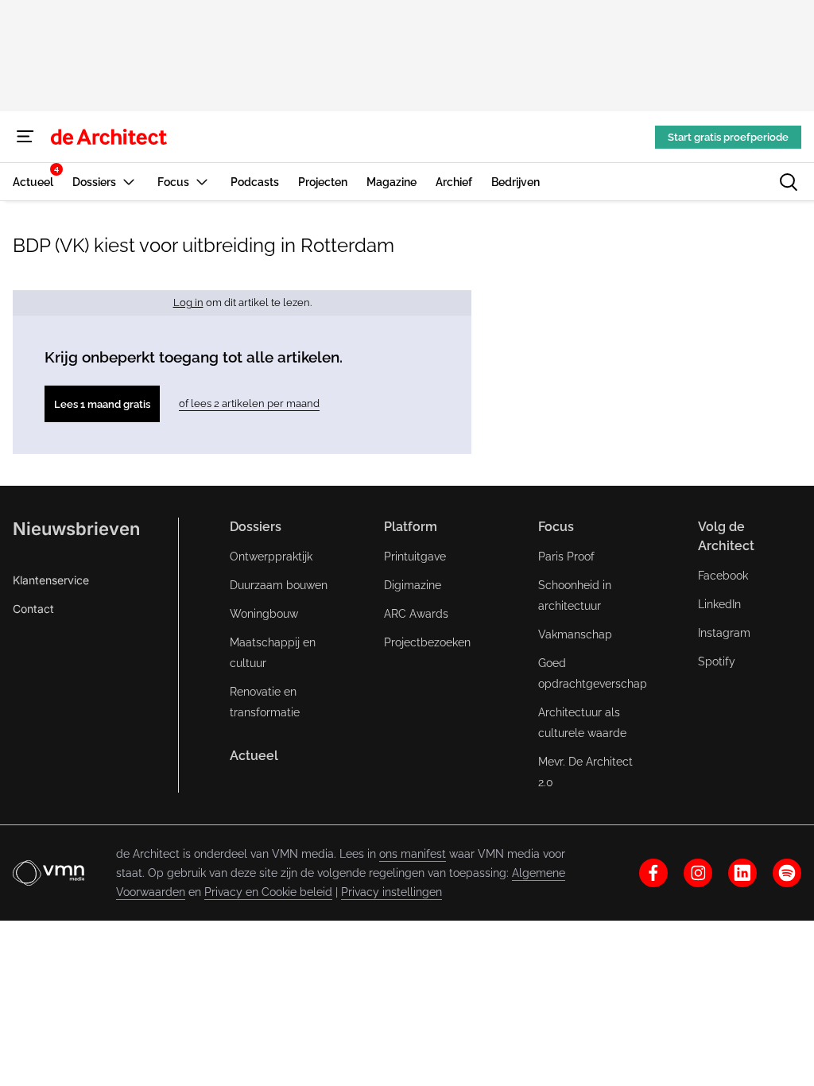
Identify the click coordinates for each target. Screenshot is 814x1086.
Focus (556, 526)
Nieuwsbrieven (76, 528)
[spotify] (787, 873)
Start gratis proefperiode (728, 137)
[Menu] (25, 137)
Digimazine (412, 585)
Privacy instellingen (391, 892)
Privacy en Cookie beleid (268, 892)
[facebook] (653, 873)
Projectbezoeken (427, 642)
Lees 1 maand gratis (102, 404)
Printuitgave (415, 556)
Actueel (254, 755)
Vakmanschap (575, 634)
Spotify (716, 661)
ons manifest (412, 853)
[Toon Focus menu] (201, 181)
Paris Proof (566, 556)
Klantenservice (51, 580)
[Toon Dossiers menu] (128, 181)
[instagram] (698, 873)
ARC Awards (416, 613)
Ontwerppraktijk (271, 556)
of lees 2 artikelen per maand (249, 403)
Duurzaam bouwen (279, 585)
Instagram (724, 632)
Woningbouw (264, 613)
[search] (788, 182)
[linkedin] (742, 873)
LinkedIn (719, 604)
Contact (33, 608)
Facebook (723, 575)
